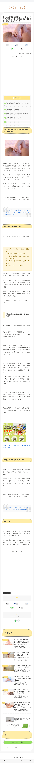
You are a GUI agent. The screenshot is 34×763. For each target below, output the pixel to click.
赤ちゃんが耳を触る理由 (13, 109)
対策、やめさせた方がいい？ (14, 117)
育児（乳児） (7, 593)
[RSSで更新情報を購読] (18, 620)
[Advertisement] (17, 76)
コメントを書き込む (17, 742)
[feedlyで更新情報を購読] (15, 620)
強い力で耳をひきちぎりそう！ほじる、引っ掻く (16, 104)
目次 (16, 98)
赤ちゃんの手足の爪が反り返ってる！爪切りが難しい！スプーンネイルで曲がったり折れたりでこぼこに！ (17, 212)
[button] (21, 48)
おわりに (9, 121)
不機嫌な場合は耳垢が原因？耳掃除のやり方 (17, 113)
